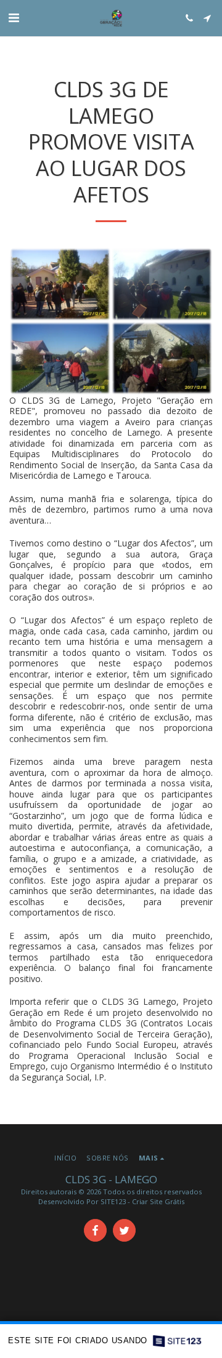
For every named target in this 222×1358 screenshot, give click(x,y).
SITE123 (113, 1201)
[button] (13, 17)
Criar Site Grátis (158, 1201)
